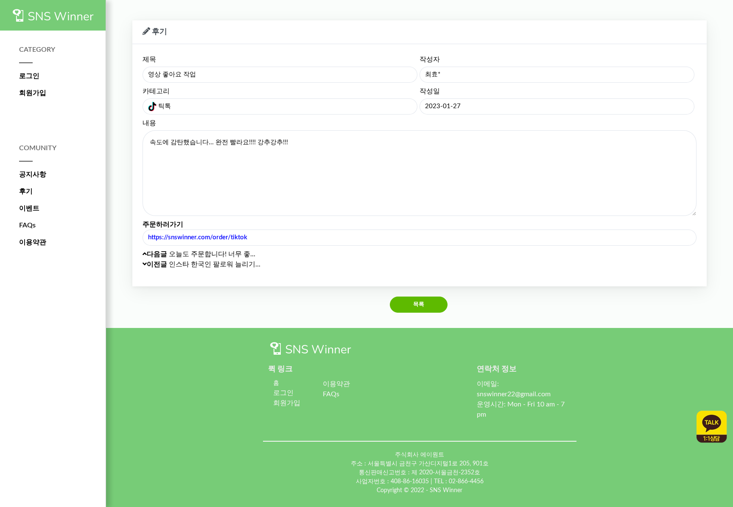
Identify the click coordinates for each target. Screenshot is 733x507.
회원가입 (32, 93)
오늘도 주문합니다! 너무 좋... (201, 254)
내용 (149, 123)
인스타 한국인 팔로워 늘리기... (203, 264)
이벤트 (29, 208)
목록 (419, 304)
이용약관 (32, 242)
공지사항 (32, 174)
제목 (149, 59)
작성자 (430, 59)
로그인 (29, 76)
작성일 (430, 91)
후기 (26, 191)
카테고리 (156, 91)
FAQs (27, 225)
